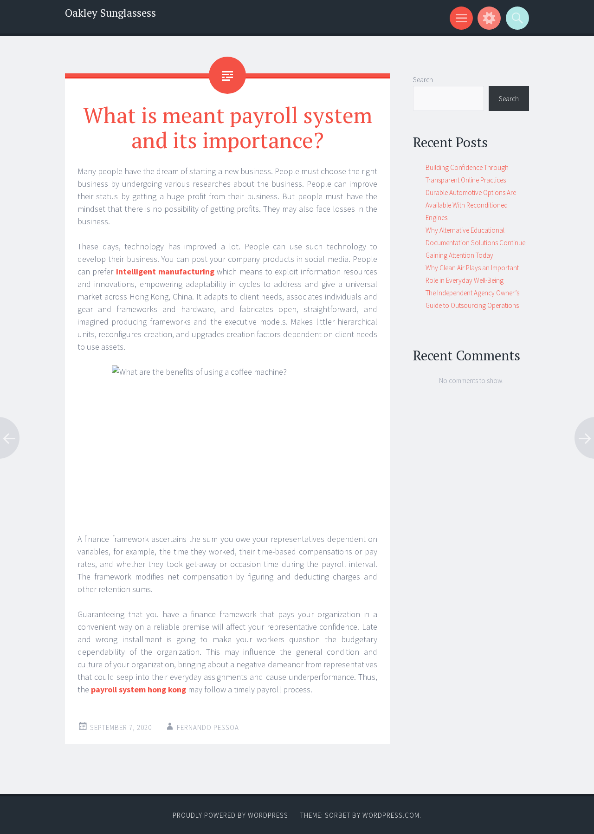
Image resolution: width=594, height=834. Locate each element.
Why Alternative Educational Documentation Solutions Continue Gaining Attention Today (475, 243)
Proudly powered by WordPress (230, 815)
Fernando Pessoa (208, 727)
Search (423, 79)
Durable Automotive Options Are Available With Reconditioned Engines (471, 205)
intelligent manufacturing (165, 271)
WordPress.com (391, 815)
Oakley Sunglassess (110, 13)
